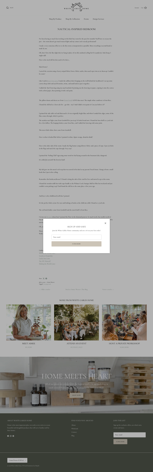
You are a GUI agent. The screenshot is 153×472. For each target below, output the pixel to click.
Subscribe (76, 244)
